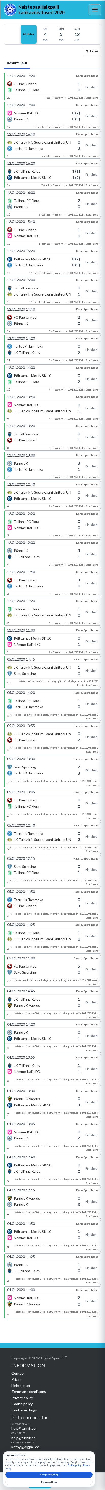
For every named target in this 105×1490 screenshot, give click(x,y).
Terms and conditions (28, 1391)
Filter (94, 51)
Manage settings (49, 1482)
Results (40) (17, 63)
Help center (20, 1385)
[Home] (10, 10)
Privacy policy (22, 1397)
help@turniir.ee (23, 1428)
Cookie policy (22, 1404)
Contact (18, 1373)
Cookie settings (24, 1410)
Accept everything (49, 1474)
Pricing (16, 1379)
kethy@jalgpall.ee (25, 1447)
